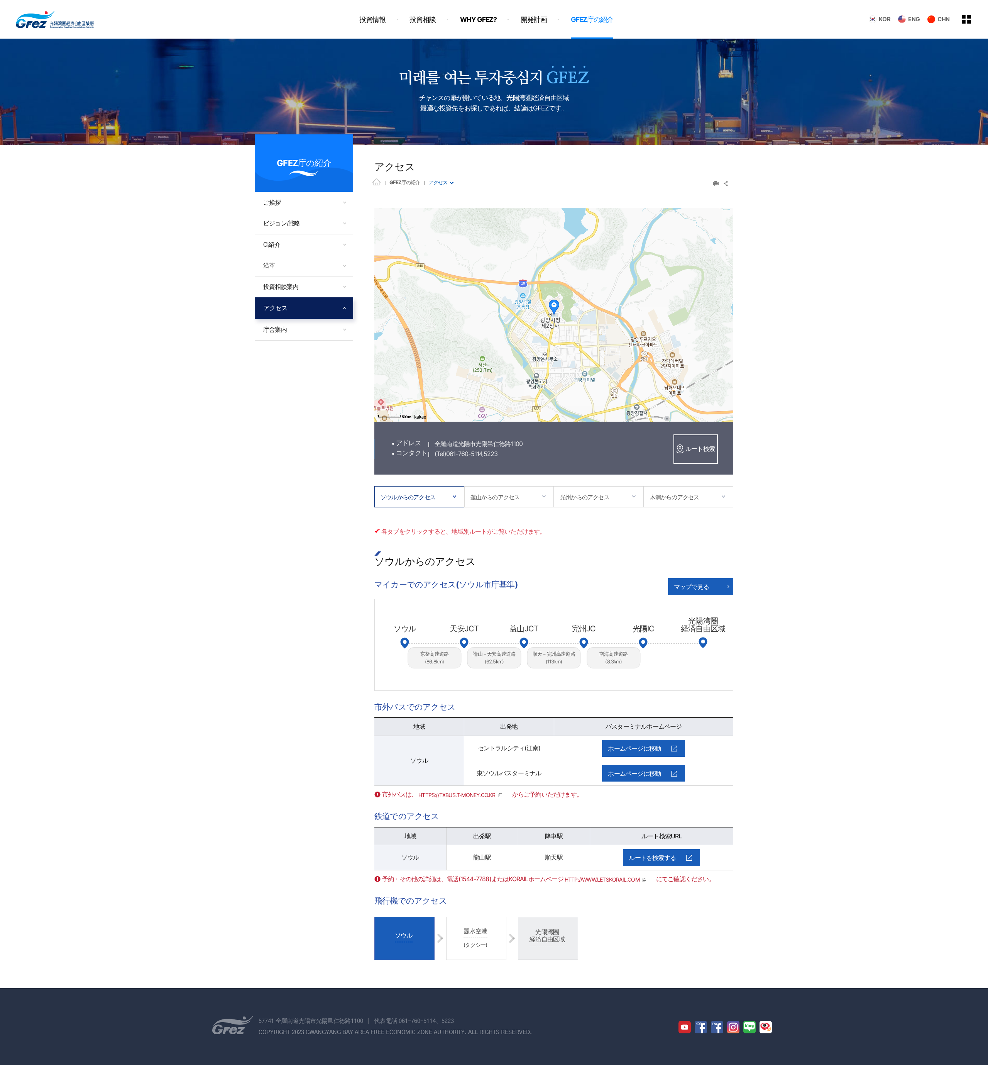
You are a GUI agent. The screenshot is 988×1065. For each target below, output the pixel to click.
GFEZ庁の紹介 (404, 182)
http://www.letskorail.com (602, 879)
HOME (376, 181)
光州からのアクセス (584, 497)
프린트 (716, 183)
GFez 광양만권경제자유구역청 (54, 19)
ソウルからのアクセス (408, 497)
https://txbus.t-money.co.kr (456, 795)
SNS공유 (726, 183)
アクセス (438, 182)
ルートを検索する (652, 857)
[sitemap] (972, 19)
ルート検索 (700, 449)
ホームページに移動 (634, 748)
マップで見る (691, 586)
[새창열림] (684, 1027)
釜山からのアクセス (495, 497)
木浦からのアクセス (674, 497)
